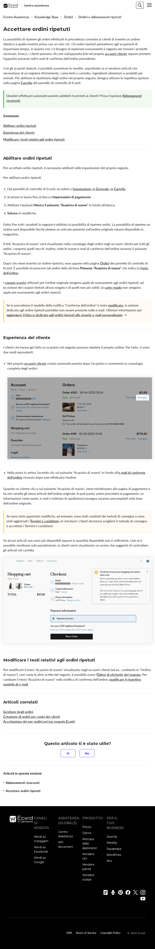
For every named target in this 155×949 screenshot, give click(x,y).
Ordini (68, 17)
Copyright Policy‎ (110, 932)
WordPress (114, 855)
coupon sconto (15, 282)
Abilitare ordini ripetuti (19, 125)
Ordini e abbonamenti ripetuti (100, 17)
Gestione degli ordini (18, 711)
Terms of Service (86, 932)
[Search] (140, 5)
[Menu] (149, 5)
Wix (109, 861)
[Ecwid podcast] (111, 892)
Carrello (26, 82)
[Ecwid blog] (104, 892)
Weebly (112, 843)
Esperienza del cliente (19, 132)
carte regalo (113, 287)
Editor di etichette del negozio (118, 674)
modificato (115, 305)
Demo (86, 833)
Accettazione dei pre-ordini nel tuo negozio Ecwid (39, 721)
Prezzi (86, 827)
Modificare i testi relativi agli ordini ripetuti (34, 139)
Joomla (112, 836)
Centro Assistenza (16, 17)
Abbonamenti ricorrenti (22, 782)
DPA (69, 932)
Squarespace (116, 849)
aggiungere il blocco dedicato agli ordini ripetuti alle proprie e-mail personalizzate (64, 315)
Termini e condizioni (44, 521)
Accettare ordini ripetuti (23, 790)
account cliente (116, 53)
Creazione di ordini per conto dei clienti (31, 716)
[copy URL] (55, 159)
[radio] (68, 753)
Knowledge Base (47, 17)
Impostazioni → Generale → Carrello (99, 189)
